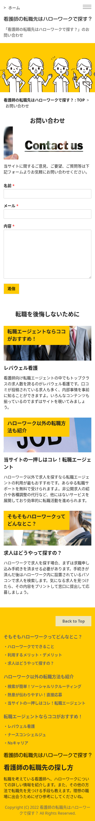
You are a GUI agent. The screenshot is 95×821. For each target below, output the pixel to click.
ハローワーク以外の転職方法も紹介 (39, 677)
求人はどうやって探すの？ (33, 553)
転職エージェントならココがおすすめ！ (43, 716)
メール (11, 205)
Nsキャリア (18, 743)
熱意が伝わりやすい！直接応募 (35, 694)
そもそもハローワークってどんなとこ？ (43, 637)
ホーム (14, 8)
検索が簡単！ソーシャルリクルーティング (44, 686)
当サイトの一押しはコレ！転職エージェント (47, 463)
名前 (9, 185)
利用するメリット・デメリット (35, 655)
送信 (11, 288)
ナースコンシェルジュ (27, 734)
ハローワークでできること (31, 646)
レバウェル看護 (21, 368)
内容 (9, 226)
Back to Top (73, 621)
